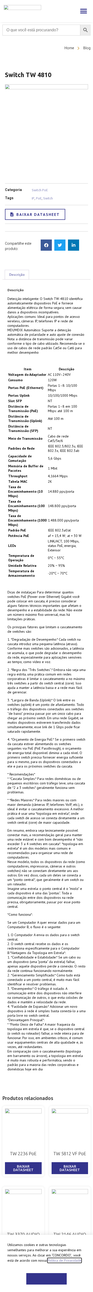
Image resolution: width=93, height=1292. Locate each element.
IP (33, 198)
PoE (39, 198)
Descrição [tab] (17, 274)
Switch (48, 198)
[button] (83, 11)
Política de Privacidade (64, 1260)
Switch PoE (40, 190)
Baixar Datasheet (23, 1168)
